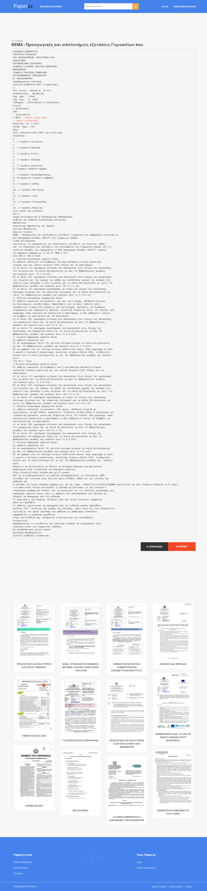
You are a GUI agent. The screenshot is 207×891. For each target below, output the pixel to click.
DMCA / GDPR (176, 886)
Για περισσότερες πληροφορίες (80, 740)
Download (155, 546)
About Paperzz (21, 867)
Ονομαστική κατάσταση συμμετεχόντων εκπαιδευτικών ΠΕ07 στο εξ (126, 667)
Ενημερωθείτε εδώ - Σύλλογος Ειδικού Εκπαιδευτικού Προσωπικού (173, 737)
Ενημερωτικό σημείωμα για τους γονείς (173, 812)
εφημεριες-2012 (34, 805)
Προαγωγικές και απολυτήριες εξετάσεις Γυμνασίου (34, 666)
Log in (139, 862)
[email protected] (36, 117)
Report (183, 546)
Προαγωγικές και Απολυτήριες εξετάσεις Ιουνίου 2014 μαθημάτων (126, 743)
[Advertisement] (103, 26)
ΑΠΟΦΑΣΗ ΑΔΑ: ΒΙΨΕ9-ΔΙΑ (173, 664)
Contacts (18, 873)
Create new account (146, 867)
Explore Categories (23, 862)
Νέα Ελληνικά (80, 810)
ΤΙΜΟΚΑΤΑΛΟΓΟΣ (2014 (34, 735)
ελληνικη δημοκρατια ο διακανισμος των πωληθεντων (126, 819)
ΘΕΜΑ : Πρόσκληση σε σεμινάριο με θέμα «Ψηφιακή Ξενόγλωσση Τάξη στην (80, 667)
